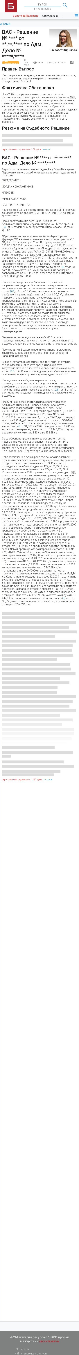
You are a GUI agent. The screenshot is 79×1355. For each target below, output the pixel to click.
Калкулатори (50, 15)
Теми (6, 24)
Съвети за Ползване (25, 15)
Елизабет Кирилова (63, 50)
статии (22, 1349)
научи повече (49, 1341)
